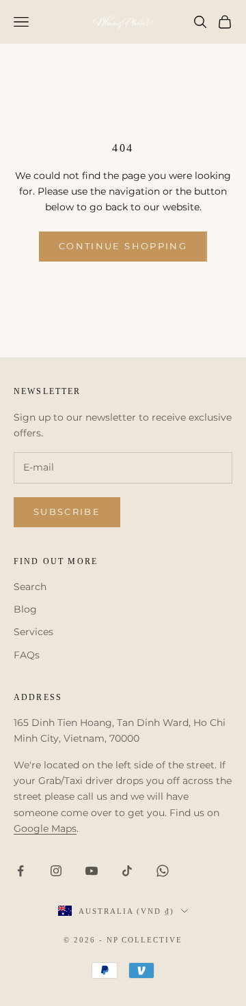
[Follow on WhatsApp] (162, 871)
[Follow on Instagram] (56, 871)
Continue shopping (123, 245)
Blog (25, 609)
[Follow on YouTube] (91, 871)
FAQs (27, 655)
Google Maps (45, 828)
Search (30, 587)
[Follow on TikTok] (127, 871)
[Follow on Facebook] (20, 871)
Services (33, 632)
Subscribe (66, 511)
